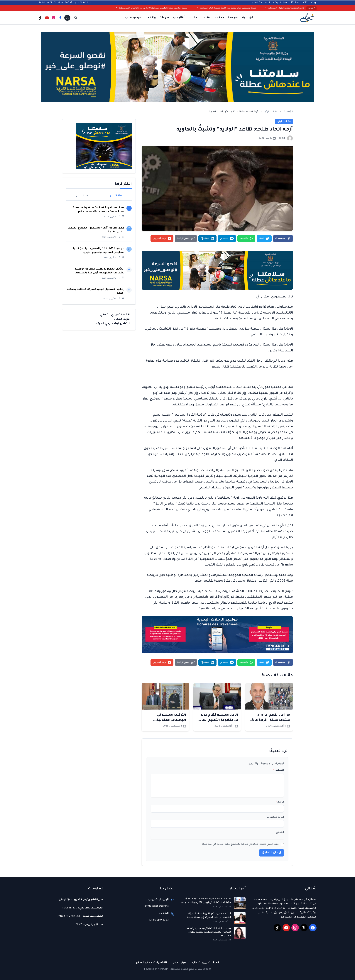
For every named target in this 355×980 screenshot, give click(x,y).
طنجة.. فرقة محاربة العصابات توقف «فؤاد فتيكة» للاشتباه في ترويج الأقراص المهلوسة (206, 901)
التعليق (278, 770)
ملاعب (193, 17)
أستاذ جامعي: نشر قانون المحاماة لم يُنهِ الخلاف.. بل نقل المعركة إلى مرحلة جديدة (209, 916)
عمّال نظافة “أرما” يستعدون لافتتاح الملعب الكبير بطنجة (96, 230)
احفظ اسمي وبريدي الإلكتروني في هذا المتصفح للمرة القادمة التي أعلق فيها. (240, 844)
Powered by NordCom (156, 969)
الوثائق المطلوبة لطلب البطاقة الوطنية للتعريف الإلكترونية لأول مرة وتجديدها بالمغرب (99, 271)
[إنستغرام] (53, 18)
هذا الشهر (82, 195)
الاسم (280, 802)
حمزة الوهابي (65, 899)
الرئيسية (247, 17)
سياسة (233, 17)
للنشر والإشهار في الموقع (112, 323)
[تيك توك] (40, 18)
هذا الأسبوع (115, 195)
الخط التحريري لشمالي (115, 315)
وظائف (151, 17)
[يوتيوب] (47, 18)
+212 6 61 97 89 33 (159, 920)
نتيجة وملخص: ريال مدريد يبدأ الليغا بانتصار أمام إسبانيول (290, 8)
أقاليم (181, 17)
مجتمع (219, 17)
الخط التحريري (81, 2)
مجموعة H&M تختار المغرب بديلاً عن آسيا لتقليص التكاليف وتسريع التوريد (98, 250)
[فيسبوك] (60, 18)
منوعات (165, 17)
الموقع (280, 832)
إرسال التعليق (271, 852)
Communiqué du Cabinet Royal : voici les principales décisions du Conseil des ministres (98, 210)
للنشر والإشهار (45, 2)
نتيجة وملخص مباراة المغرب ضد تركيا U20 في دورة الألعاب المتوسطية (215, 8)
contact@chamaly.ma (157, 906)
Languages (136, 17)
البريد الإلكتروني (275, 817)
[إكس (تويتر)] (304, 927)
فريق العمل (64, 2)
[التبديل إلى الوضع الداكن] (67, 18)
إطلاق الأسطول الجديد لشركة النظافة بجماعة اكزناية (95, 291)
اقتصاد (205, 17)
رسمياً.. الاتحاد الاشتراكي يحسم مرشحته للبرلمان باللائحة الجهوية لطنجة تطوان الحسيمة (209, 932)
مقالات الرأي (271, 112)
